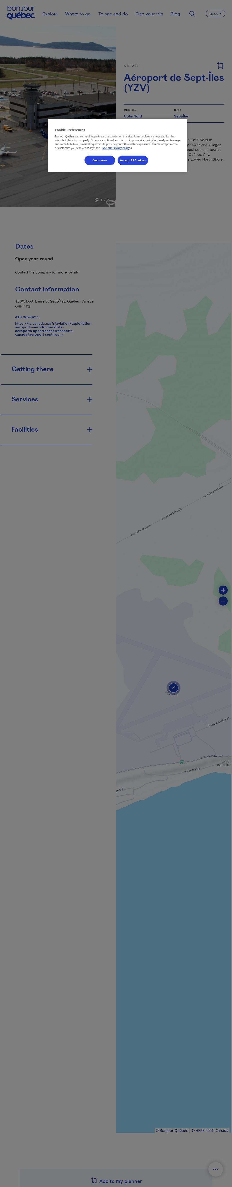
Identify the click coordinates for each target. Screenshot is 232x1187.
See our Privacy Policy (117, 148)
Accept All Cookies (133, 160)
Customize (99, 160)
